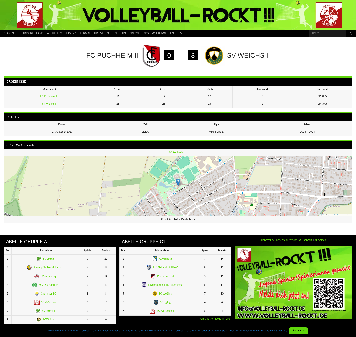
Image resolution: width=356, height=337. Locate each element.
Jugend (71, 33)
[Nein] (351, 331)
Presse (134, 33)
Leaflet (323, 215)
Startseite (11, 33)
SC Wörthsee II (165, 311)
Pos (8, 250)
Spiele (87, 250)
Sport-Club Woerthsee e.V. (162, 33)
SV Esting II (48, 311)
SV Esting (48, 259)
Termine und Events (94, 33)
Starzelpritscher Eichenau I (48, 267)
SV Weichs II (49, 104)
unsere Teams (33, 33)
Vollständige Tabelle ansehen (215, 319)
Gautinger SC (48, 293)
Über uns (119, 33)
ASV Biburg (165, 259)
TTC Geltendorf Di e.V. (165, 267)
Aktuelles (54, 33)
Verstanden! (298, 330)
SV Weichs (48, 319)
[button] (178, 182)
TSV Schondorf (165, 276)
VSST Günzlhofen (48, 285)
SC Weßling (165, 293)
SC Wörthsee (48, 302)
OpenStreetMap (338, 215)
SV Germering (48, 276)
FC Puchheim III (49, 96)
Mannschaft (45, 250)
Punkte (106, 250)
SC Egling (165, 302)
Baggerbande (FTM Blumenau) (165, 285)
